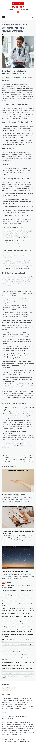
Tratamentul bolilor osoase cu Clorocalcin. (15, 571)
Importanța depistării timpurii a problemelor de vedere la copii (16, 644)
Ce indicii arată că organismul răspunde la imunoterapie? (15, 595)
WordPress (26, 741)
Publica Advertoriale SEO (9, 688)
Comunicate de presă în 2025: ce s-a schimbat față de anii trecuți (18, 673)
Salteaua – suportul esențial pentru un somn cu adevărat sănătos (18, 662)
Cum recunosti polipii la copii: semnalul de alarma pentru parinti (17, 598)
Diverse (4, 22)
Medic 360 (18, 7)
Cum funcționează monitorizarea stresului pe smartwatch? (16, 627)
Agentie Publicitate (7, 690)
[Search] (33, 17)
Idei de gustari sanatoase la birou (10, 601)
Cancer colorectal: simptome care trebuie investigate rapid (16, 613)
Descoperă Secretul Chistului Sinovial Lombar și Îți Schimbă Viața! (18, 532)
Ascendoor (12, 741)
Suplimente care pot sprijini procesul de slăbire (13, 665)
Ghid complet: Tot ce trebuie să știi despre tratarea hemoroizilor (17, 621)
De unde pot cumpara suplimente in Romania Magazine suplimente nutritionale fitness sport (15, 651)
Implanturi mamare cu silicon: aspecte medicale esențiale (16, 655)
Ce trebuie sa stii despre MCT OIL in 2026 (12, 647)
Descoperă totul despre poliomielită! (13, 495)
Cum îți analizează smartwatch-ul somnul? (12, 624)
